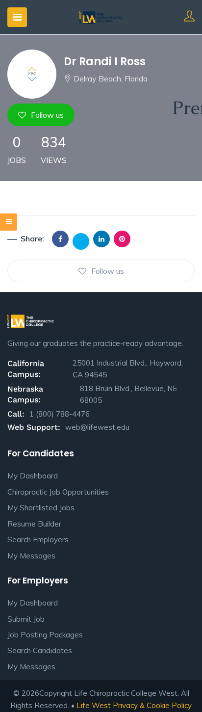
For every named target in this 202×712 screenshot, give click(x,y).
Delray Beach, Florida (111, 78)
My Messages (31, 555)
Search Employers (38, 539)
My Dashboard (32, 475)
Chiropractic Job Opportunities (58, 492)
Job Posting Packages (45, 634)
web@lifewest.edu (97, 427)
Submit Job (26, 619)
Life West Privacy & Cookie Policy (134, 705)
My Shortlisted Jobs (41, 507)
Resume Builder (34, 523)
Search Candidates (39, 650)
